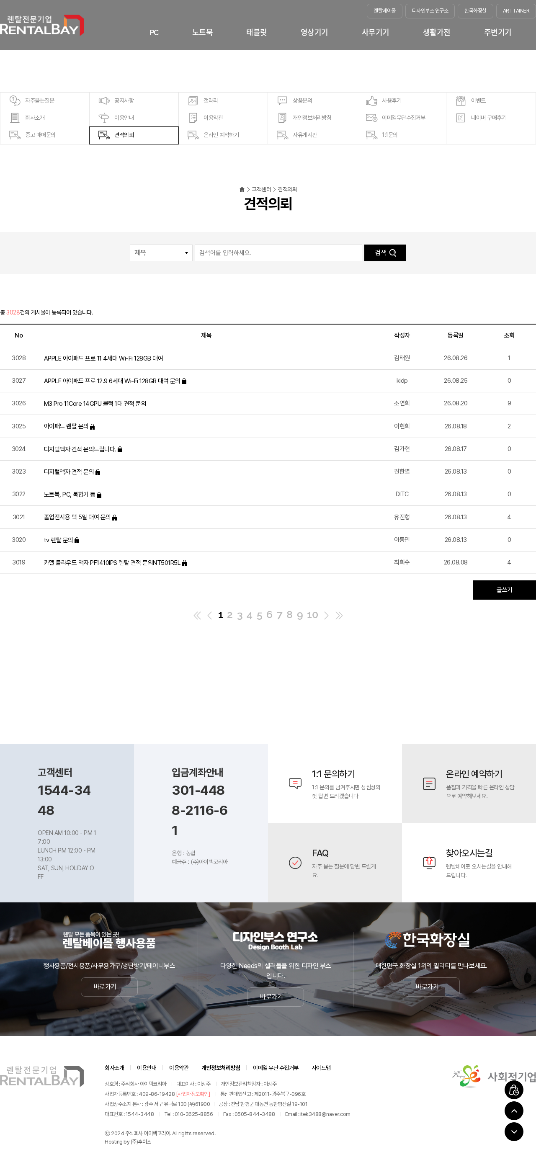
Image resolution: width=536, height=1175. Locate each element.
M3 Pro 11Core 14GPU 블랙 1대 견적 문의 (95, 403)
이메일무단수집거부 (403, 117)
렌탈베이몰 (385, 11)
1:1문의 (390, 134)
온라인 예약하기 (221, 134)
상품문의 (302, 100)
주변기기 (498, 32)
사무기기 (375, 32)
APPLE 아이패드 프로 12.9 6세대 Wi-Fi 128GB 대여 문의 (112, 381)
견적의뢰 (124, 134)
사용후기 (391, 100)
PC (154, 32)
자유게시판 (305, 134)
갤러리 (211, 100)
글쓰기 (505, 590)
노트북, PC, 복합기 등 (69, 494)
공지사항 (124, 100)
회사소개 (34, 117)
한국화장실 (475, 11)
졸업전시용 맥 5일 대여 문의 (77, 517)
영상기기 (314, 32)
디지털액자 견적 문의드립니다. (80, 449)
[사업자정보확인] (193, 1094)
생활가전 (437, 32)
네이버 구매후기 (488, 117)
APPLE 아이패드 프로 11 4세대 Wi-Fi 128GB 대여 (103, 358)
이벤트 (478, 100)
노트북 (202, 32)
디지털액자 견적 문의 (69, 472)
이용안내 (124, 117)
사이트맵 (321, 1067)
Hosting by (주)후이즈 (128, 1142)
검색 (381, 253)
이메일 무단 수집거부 (276, 1067)
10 (312, 614)
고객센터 (261, 189)
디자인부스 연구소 (430, 11)
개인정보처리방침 (312, 117)
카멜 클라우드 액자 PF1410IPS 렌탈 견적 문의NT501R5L (112, 563)
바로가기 (105, 987)
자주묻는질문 (39, 100)
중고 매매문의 (40, 134)
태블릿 (256, 32)
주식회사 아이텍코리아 (147, 1133)
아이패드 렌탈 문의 (67, 426)
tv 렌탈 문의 (58, 540)
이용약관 (213, 117)
